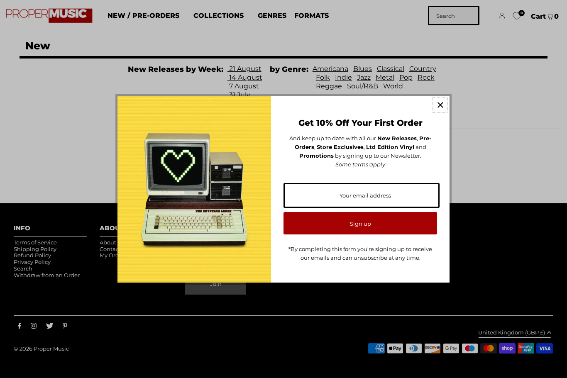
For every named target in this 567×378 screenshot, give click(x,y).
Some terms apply (360, 164)
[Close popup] (440, 105)
